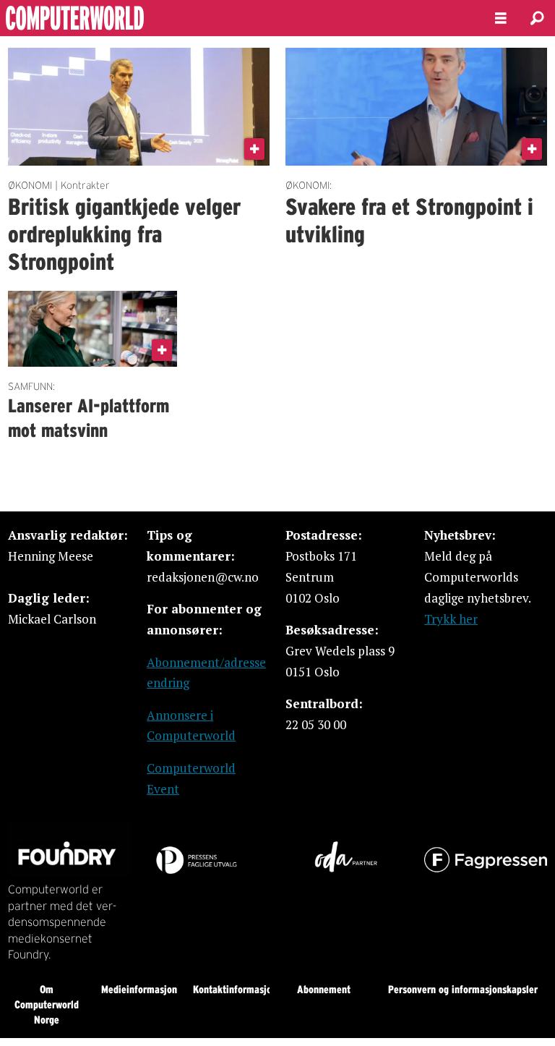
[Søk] (537, 18)
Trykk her (451, 619)
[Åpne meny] (501, 18)
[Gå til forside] (235, 18)
